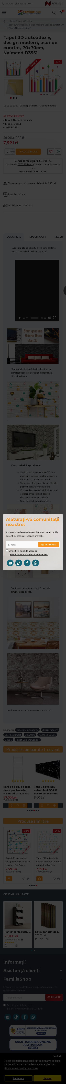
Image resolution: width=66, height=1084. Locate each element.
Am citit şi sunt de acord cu (28, 552)
